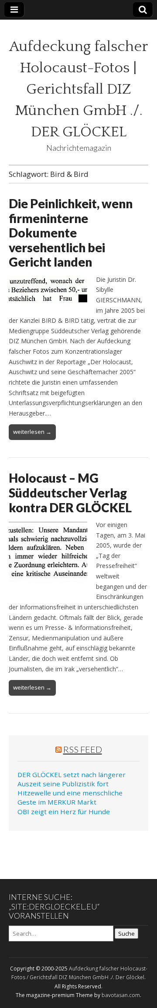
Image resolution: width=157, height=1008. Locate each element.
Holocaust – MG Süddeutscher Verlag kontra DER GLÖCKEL (70, 492)
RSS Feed (82, 749)
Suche (126, 933)
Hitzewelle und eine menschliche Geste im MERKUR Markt (70, 797)
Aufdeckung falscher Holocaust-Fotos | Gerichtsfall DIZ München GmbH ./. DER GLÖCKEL (78, 89)
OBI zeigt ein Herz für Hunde (63, 811)
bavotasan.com (121, 995)
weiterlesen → (32, 432)
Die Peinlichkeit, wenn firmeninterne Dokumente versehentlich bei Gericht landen (71, 232)
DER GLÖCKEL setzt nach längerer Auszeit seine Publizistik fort (71, 779)
